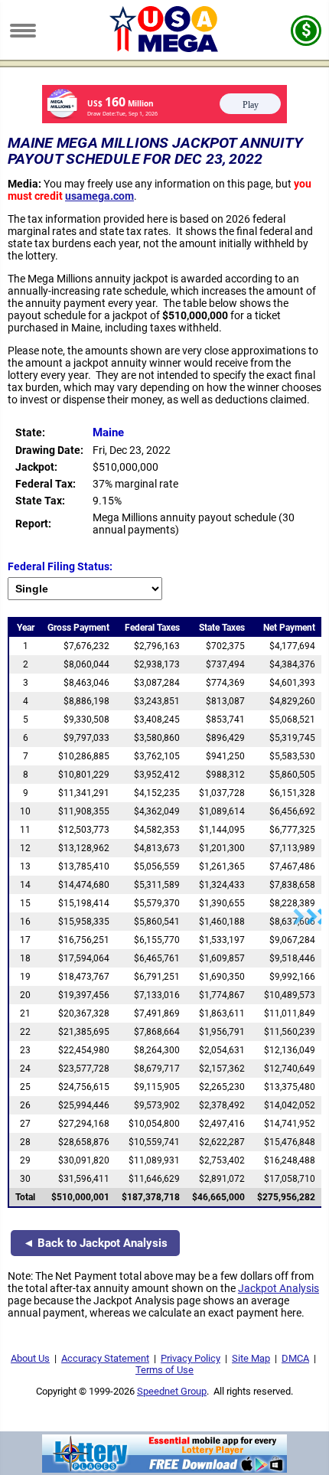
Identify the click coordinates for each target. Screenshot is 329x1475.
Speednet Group (172, 1391)
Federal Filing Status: (60, 566)
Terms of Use (164, 1369)
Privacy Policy (190, 1358)
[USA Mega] (164, 48)
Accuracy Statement (105, 1358)
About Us (30, 1358)
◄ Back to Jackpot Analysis (95, 1243)
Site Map (251, 1358)
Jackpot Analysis (278, 1288)
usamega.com (99, 196)
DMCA (295, 1358)
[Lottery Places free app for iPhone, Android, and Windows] (164, 1469)
